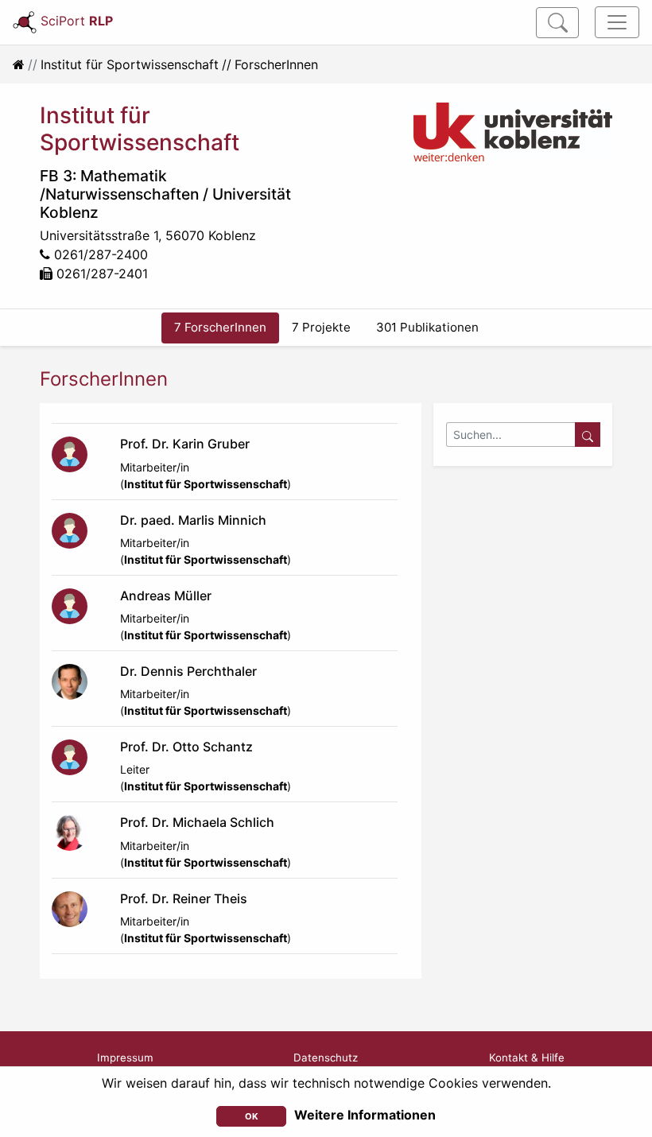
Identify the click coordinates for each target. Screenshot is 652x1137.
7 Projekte (321, 327)
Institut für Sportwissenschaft (130, 64)
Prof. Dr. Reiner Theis (183, 898)
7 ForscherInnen (220, 327)
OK (251, 1116)
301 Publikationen (427, 327)
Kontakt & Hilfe (527, 1057)
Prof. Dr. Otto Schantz (186, 747)
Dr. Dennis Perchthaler (188, 671)
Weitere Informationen (365, 1115)
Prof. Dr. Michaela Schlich (197, 822)
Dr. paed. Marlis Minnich (193, 520)
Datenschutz (325, 1057)
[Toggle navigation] (617, 22)
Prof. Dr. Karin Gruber (185, 444)
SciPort (77, 21)
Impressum (125, 1057)
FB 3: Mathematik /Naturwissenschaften (119, 185)
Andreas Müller (166, 595)
